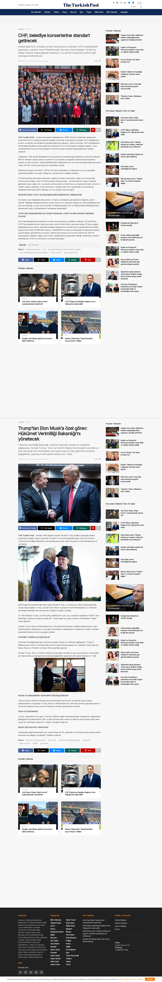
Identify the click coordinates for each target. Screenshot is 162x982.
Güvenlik (53, 952)
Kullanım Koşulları (121, 923)
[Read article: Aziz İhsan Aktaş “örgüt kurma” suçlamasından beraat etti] (38, 288)
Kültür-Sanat (99, 12)
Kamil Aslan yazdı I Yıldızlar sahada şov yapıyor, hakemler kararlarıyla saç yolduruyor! (132, 144)
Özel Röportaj (71, 938)
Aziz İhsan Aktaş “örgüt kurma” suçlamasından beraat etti (34, 302)
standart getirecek (71, 252)
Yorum (68, 964)
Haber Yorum (70, 920)
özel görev (86, 740)
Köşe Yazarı (70, 923)
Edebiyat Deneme (56, 932)
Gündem (47, 12)
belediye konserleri (33, 249)
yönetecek (44, 743)
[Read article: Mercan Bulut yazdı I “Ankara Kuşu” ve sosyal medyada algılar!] (112, 182)
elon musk (52, 740)
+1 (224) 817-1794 (121, 950)
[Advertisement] (81, 20)
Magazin (69, 929)
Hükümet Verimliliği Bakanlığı (69, 740)
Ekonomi (73, 12)
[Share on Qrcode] (93, 130)
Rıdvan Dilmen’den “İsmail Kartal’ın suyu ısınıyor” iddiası (79, 339)
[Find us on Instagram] (121, 3)
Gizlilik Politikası (120, 920)
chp (44, 249)
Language (124, 12)
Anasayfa (21, 29)
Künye (117, 929)
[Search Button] (141, 7)
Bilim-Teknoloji (112, 12)
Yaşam (89, 12)
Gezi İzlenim (54, 944)
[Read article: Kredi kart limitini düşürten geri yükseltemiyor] (125, 205)
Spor (81, 12)
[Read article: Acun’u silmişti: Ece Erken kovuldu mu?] (112, 63)
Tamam (150, 979)
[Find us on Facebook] (113, 3)
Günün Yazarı (55, 950)
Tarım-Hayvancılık (72, 955)
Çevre (52, 926)
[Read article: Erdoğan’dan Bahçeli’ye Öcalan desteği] (112, 226)
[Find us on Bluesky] (129, 2)
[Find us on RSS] (41, 972)
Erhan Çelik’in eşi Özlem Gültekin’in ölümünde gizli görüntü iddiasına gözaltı (130, 261)
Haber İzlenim (55, 958)
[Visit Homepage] (81, 5)
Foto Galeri (54, 941)
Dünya (64, 12)
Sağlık (68, 947)
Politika (28, 29)
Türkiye (56, 12)
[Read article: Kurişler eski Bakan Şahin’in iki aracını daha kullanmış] (38, 325)
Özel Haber (70, 935)
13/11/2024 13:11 (23, 61)
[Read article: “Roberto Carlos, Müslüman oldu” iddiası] (112, 99)
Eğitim (52, 935)
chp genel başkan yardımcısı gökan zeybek (64, 249)
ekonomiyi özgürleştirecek (36, 740)
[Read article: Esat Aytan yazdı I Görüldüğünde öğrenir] (112, 170)
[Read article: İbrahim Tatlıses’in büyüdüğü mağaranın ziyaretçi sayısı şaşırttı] (112, 75)
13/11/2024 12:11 (23, 459)
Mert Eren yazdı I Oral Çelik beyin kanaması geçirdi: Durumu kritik (131, 86)
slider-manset (56, 252)
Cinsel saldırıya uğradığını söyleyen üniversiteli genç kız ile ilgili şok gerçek (132, 237)
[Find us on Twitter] (117, 2)
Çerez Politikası (120, 926)
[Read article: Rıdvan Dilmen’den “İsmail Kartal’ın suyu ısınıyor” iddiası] (81, 325)
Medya (68, 932)
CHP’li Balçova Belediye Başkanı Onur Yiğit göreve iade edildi (80, 302)
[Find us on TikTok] (133, 2)
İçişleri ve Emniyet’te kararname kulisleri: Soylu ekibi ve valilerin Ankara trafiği (132, 49)
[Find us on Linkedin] (36, 972)
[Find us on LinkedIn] (125, 3)
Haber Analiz (55, 955)
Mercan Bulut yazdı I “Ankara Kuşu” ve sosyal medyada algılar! (131, 181)
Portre (68, 944)
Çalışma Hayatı (55, 923)
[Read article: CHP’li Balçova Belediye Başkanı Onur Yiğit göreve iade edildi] (81, 288)
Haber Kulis (54, 961)
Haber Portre (55, 964)
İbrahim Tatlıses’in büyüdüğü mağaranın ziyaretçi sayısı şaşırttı (131, 74)
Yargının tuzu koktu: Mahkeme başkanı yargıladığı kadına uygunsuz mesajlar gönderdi (132, 37)
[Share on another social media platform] (98, 130)
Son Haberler (36, 12)
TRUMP (35, 743)
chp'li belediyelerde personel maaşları (33, 252)
